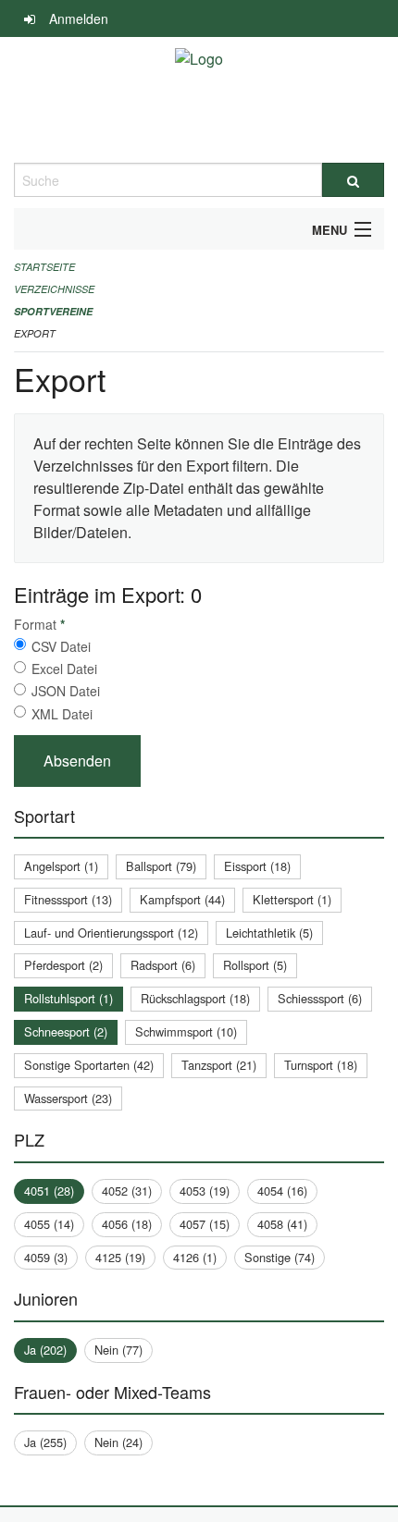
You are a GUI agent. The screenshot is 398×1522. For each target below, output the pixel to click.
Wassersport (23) (68, 1098)
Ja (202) (45, 1349)
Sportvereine (53, 311)
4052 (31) (127, 1190)
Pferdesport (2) (63, 965)
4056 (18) (127, 1224)
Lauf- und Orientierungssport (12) (111, 932)
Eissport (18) (257, 866)
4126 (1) (195, 1257)
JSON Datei (65, 690)
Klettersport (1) (292, 899)
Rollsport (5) (255, 965)
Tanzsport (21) (218, 1065)
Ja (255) (45, 1442)
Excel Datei (64, 668)
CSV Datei (61, 646)
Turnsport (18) (320, 1065)
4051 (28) (49, 1190)
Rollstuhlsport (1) (68, 998)
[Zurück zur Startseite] (199, 100)
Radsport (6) (163, 965)
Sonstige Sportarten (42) (89, 1065)
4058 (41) (282, 1224)
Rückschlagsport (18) (195, 998)
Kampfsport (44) (182, 899)
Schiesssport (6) (320, 998)
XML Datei (62, 714)
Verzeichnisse (54, 289)
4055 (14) (49, 1224)
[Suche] (353, 180)
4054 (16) (282, 1190)
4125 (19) (120, 1257)
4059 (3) (46, 1257)
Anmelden (78, 18)
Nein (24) (118, 1442)
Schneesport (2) (65, 1031)
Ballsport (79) (161, 866)
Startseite (44, 267)
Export (35, 333)
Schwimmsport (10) (186, 1031)
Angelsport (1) (61, 866)
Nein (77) (118, 1349)
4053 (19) (205, 1190)
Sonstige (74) (279, 1257)
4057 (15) (205, 1224)
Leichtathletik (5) (269, 932)
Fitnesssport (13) (68, 899)
